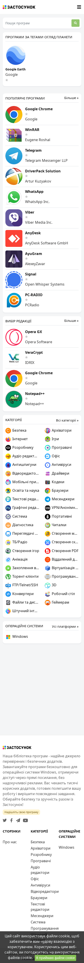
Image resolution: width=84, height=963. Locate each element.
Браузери (59, 490)
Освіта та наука (25, 490)
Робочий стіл (63, 593)
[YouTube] (24, 818)
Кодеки (57, 481)
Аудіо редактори (25, 455)
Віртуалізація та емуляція (65, 567)
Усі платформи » (65, 626)
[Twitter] (5, 818)
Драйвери (60, 473)
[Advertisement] (42, 689)
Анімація (19, 559)
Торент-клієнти (25, 576)
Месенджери (62, 498)
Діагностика (22, 524)
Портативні (61, 516)
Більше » (71, 97)
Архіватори (61, 430)
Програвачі (61, 447)
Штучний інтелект (25, 610)
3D (53, 584)
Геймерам (60, 602)
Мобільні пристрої (25, 481)
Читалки (58, 524)
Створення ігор (25, 550)
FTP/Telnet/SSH (24, 584)
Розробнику (22, 447)
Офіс (55, 455)
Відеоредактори (25, 473)
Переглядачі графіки (25, 533)
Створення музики (65, 533)
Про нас (10, 841)
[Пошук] (75, 23)
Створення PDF (64, 550)
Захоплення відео (25, 567)
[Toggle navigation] (79, 7)
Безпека (18, 430)
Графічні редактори (25, 507)
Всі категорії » (67, 420)
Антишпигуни (23, 464)
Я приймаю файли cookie (55, 958)
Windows (19, 636)
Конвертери (22, 593)
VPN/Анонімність (65, 507)
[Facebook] (10, 818)
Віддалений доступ (65, 559)
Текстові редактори (25, 498)
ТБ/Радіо (19, 541)
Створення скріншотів (65, 541)
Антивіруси (61, 464)
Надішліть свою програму (21, 812)
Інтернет (19, 438)
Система (19, 516)
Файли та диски (25, 602)
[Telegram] (17, 818)
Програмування (65, 576)
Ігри (55, 438)
